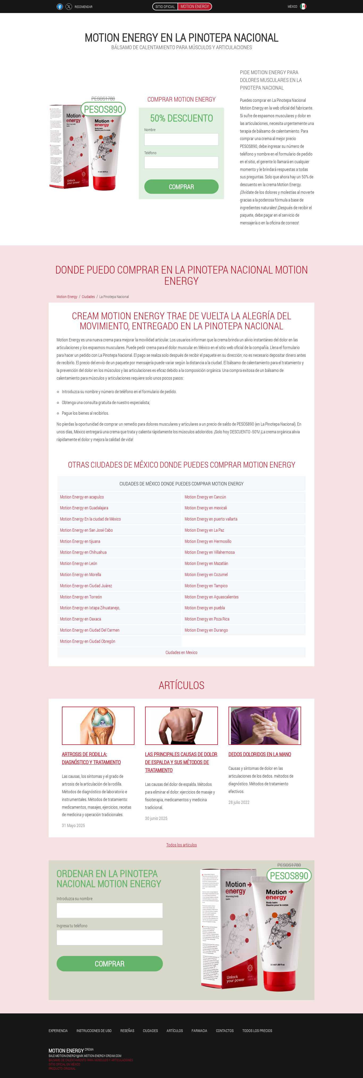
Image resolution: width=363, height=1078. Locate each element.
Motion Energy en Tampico (206, 585)
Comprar (181, 186)
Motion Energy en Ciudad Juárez (86, 585)
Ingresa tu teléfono (72, 926)
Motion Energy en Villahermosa (210, 552)
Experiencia (58, 1030)
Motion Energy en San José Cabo (86, 530)
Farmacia (199, 1030)
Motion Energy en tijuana (80, 541)
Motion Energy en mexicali (206, 507)
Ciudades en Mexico (181, 652)
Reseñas (127, 1030)
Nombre (149, 130)
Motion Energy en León (78, 563)
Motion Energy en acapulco (82, 497)
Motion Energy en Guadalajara (84, 507)
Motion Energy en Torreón (81, 596)
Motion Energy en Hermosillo (208, 541)
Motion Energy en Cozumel (206, 574)
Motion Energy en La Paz (204, 530)
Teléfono (150, 153)
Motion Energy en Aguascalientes (212, 596)
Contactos (225, 1030)
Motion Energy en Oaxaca (80, 619)
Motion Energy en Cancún (205, 497)
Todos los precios (257, 1030)
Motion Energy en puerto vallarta (211, 519)
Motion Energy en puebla (205, 607)
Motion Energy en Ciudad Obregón (87, 641)
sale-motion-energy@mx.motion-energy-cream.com (85, 1056)
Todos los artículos (181, 845)
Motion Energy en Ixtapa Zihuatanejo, (90, 607)
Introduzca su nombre (74, 898)
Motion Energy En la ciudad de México (90, 519)
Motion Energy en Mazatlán (206, 563)
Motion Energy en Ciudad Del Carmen (90, 630)
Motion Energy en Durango (206, 630)
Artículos (175, 1030)
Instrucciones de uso (94, 1030)
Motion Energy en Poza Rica (207, 619)
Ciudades (150, 1030)
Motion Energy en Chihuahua (83, 552)
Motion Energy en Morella (80, 574)
